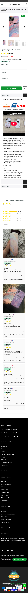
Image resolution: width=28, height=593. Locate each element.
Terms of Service (5, 468)
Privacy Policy (4, 516)
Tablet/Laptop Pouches (7, 497)
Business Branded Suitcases (8, 514)
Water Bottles (4, 500)
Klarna (2, 525)
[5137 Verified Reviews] (14, 581)
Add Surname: (4, 78)
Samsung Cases (5, 492)
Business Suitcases (6, 484)
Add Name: (4, 72)
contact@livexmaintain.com (10, 429)
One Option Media (21, 584)
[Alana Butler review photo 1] (14, 243)
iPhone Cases (4, 489)
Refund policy (4, 470)
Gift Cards (3, 459)
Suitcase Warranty (5, 522)
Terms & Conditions (6, 519)
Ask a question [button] (14, 206)
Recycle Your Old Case (6, 462)
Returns (3, 451)
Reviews (3, 457)
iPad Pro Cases (4, 495)
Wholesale (3, 511)
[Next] (24, 26)
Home (2, 9)
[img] (14, 266)
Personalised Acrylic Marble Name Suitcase (13, 360)
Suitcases (3, 481)
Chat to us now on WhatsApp (11, 432)
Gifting (3, 487)
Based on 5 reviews (8, 205)
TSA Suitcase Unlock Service (8, 527)
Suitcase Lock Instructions (7, 454)
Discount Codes (5, 465)
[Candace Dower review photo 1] (14, 298)
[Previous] (3, 26)
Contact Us (4, 446)
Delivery (3, 449)
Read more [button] (7, 273)
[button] (4, 53)
